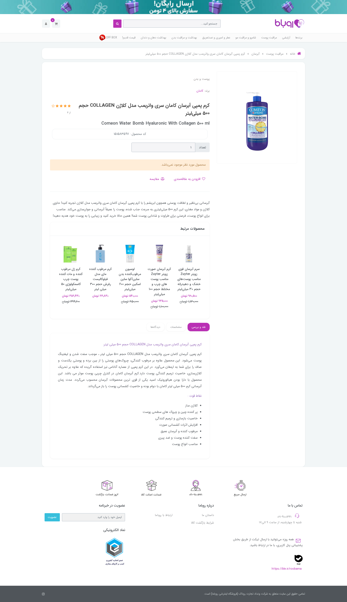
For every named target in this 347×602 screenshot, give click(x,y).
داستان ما (208, 515)
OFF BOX (111, 37)
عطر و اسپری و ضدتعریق (216, 37)
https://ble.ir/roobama (287, 568)
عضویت (52, 517)
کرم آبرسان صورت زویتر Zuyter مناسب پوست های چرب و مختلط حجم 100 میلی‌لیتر (159, 282)
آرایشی (286, 37)
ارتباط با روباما (163, 515)
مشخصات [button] (176, 327)
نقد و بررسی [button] (199, 327)
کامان (199, 90)
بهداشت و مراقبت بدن (184, 37)
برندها (298, 37)
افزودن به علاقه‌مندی (187, 179)
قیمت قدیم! (129, 37)
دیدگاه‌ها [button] (155, 327)
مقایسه (155, 179)
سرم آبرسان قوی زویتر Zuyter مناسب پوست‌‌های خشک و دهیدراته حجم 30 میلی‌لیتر (189, 279)
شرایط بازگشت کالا (202, 522)
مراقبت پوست (269, 37)
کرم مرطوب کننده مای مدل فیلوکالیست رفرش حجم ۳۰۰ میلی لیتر (100, 279)
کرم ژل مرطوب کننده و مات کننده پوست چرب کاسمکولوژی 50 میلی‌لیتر (71, 279)
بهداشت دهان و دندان (153, 37)
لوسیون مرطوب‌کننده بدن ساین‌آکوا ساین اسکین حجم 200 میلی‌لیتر (130, 279)
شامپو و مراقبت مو (246, 37)
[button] (56, 23)
